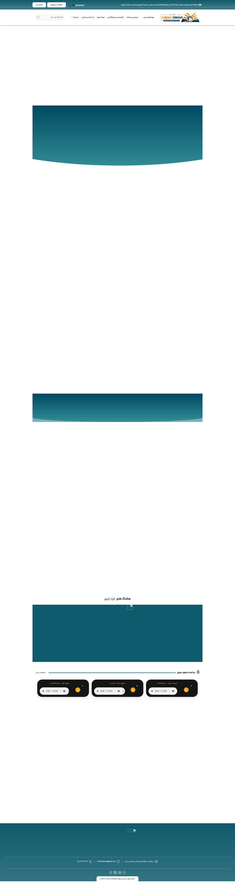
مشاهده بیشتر (40, 672)
